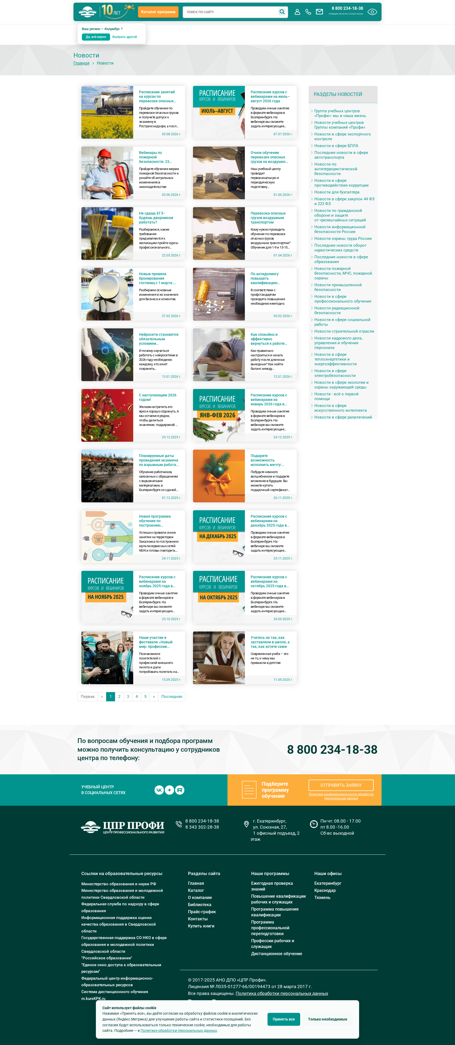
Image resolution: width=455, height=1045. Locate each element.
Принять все (284, 1019)
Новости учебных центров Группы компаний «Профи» (339, 125)
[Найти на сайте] (282, 12)
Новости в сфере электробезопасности (335, 373)
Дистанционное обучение (276, 953)
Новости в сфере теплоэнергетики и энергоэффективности (335, 359)
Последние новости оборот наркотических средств (340, 247)
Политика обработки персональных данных (282, 993)
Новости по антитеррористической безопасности (335, 169)
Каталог (196, 890)
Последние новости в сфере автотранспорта (341, 155)
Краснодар (325, 890)
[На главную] (88, 12)
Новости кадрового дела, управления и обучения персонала (338, 343)
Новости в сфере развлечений (343, 417)
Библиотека (199, 904)
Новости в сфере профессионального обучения (342, 299)
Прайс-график (202, 911)
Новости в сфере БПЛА (336, 145)
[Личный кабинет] (297, 12)
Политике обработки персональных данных (179, 1030)
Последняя (171, 696)
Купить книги (201, 926)
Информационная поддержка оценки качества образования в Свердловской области (118, 924)
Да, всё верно (96, 37)
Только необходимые (327, 1019)
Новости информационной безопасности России (339, 229)
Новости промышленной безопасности (338, 287)
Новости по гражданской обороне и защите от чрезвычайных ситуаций (340, 215)
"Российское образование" (106, 958)
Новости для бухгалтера (336, 192)
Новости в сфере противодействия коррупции (341, 183)
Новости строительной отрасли (344, 331)
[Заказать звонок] (308, 12)
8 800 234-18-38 (347, 8)
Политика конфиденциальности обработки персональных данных (341, 796)
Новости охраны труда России (343, 238)
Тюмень (322, 897)
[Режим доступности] (372, 12)
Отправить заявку (341, 785)
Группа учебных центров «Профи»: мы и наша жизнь (340, 113)
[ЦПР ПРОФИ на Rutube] (179, 789)
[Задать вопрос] (319, 12)
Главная (81, 63)
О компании (200, 897)
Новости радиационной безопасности (336, 310)
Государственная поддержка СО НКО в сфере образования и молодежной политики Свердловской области (124, 944)
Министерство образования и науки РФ (118, 884)
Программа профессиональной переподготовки (270, 928)
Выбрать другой (124, 37)
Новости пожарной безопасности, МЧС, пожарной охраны (343, 273)
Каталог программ (158, 11)
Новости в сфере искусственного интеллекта (340, 408)
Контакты (198, 918)
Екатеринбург (328, 883)
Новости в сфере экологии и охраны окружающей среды (341, 385)
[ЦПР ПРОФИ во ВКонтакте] (159, 789)
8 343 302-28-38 (202, 827)
